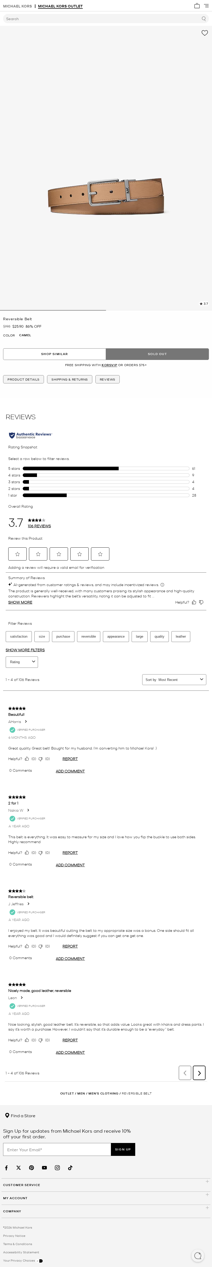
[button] (198, 1256)
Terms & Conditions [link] (17, 1244)
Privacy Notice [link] (14, 1235)
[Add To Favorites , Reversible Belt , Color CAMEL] (205, 33)
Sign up (123, 1149)
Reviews (107, 379)
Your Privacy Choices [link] (19, 1260)
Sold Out (157, 354)
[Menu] (206, 5)
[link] (5, 1168)
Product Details (23, 379)
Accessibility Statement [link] (21, 1252)
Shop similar (54, 354)
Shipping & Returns (69, 379)
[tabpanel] (106, 168)
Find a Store (22, 1115)
